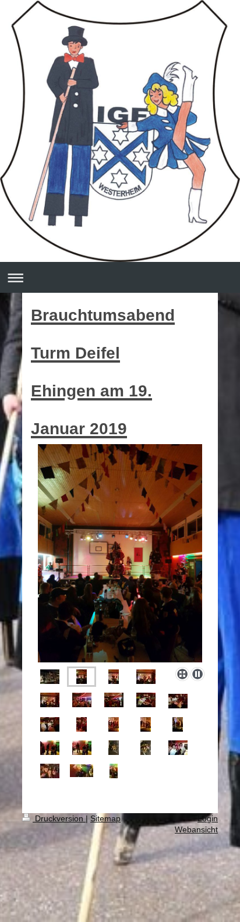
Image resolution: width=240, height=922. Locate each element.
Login (207, 818)
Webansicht (196, 829)
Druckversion (59, 818)
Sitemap (105, 818)
